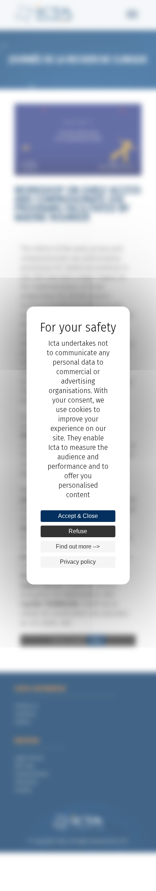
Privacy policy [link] (78, 562)
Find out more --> (78, 546)
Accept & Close (78, 516)
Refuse (78, 531)
